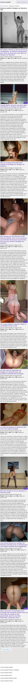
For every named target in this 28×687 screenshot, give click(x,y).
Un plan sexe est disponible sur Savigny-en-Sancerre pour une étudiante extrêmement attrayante (12, 372)
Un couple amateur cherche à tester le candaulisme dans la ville (13, 325)
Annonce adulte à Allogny (7, 667)
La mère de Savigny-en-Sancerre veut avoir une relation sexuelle (13, 428)
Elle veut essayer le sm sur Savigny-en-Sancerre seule (13, 491)
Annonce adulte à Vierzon (7, 680)
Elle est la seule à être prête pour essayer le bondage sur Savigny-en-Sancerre (12, 164)
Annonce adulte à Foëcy (6, 672)
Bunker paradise (5, 2)
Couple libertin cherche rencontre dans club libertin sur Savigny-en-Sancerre (13, 106)
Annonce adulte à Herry (6, 675)
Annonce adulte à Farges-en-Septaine (10, 670)
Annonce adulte (4, 6)
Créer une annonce (22, 2)
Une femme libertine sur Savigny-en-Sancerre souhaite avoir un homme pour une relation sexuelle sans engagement (13, 544)
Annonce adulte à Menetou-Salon (9, 678)
